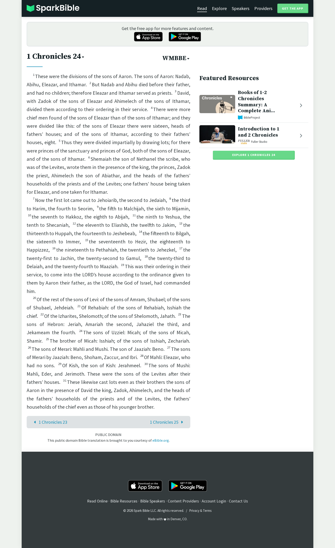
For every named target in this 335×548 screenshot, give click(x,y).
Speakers (240, 8)
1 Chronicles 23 (53, 422)
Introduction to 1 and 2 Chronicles (258, 132)
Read (202, 8)
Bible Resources (123, 501)
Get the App (292, 8)
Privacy (194, 510)
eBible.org (160, 440)
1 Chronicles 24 (54, 56)
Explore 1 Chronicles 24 (253, 155)
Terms (207, 510)
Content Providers (183, 501)
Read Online (97, 501)
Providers (263, 8)
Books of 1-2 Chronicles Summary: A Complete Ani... (256, 101)
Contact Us (238, 501)
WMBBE (174, 58)
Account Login (214, 501)
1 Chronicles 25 (164, 422)
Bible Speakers (152, 501)
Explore (219, 8)
